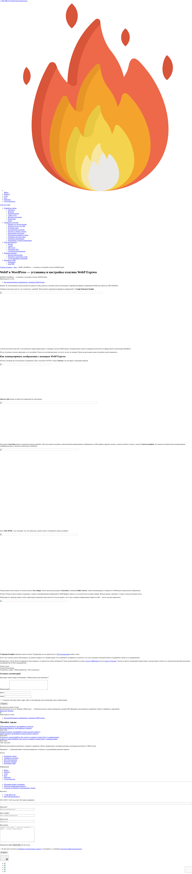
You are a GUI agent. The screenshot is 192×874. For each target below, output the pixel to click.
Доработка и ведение (11, 222)
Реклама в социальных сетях (18, 257)
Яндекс (10, 244)
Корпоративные (13, 213)
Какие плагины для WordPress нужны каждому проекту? (19, 733)
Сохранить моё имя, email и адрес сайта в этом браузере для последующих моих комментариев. (35, 700)
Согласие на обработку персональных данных (20, 788)
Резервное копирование (16, 239)
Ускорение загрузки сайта (17, 237)
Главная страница (6, 267)
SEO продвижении (63, 654)
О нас (6, 196)
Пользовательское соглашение (14, 784)
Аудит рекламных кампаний (17, 258)
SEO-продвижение (10, 242)
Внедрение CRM (10, 260)
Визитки (11, 212)
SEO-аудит (11, 248)
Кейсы (6, 770)
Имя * (2, 692)
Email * (2, 696)
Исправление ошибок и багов (18, 235)
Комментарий (4, 689)
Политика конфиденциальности (15, 786)
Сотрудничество (9, 201)
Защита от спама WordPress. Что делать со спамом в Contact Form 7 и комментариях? (29, 739)
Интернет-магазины (15, 217)
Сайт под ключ (5, 205)
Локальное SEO (13, 249)
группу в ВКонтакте (92, 661)
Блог (5, 198)
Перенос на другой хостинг (17, 224)
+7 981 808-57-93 (10, 795)
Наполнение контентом (16, 233)
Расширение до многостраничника (20, 240)
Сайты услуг (12, 215)
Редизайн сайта (13, 228)
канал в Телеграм (110, 661)
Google (10, 246)
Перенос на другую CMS (16, 226)
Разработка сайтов (10, 208)
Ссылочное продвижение (16, 251)
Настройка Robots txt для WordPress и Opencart (16, 728)
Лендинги (11, 210)
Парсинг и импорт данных (17, 231)
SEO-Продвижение (10, 760)
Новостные (12, 219)
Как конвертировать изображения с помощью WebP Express (24, 282)
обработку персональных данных (29, 849)
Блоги (10, 221)
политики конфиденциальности (71, 849)
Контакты (7, 199)
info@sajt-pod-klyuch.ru (12, 796)
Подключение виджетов (16, 230)
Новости (7, 194)
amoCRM (11, 264)
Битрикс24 (11, 262)
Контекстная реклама (15, 255)
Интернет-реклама (10, 253)
